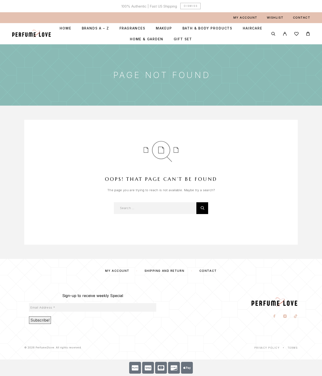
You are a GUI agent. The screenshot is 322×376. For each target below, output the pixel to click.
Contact (301, 17)
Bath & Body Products (207, 28)
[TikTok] (295, 316)
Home (65, 28)
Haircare (252, 28)
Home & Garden (146, 39)
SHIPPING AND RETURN (164, 271)
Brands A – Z (95, 28)
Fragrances (132, 28)
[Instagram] (285, 316)
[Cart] (308, 34)
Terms (293, 347)
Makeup (164, 28)
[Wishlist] (296, 34)
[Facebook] (274, 316)
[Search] (273, 34)
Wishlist (275, 17)
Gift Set (183, 39)
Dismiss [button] (191, 5)
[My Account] (285, 34)
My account (245, 17)
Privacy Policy (267, 347)
